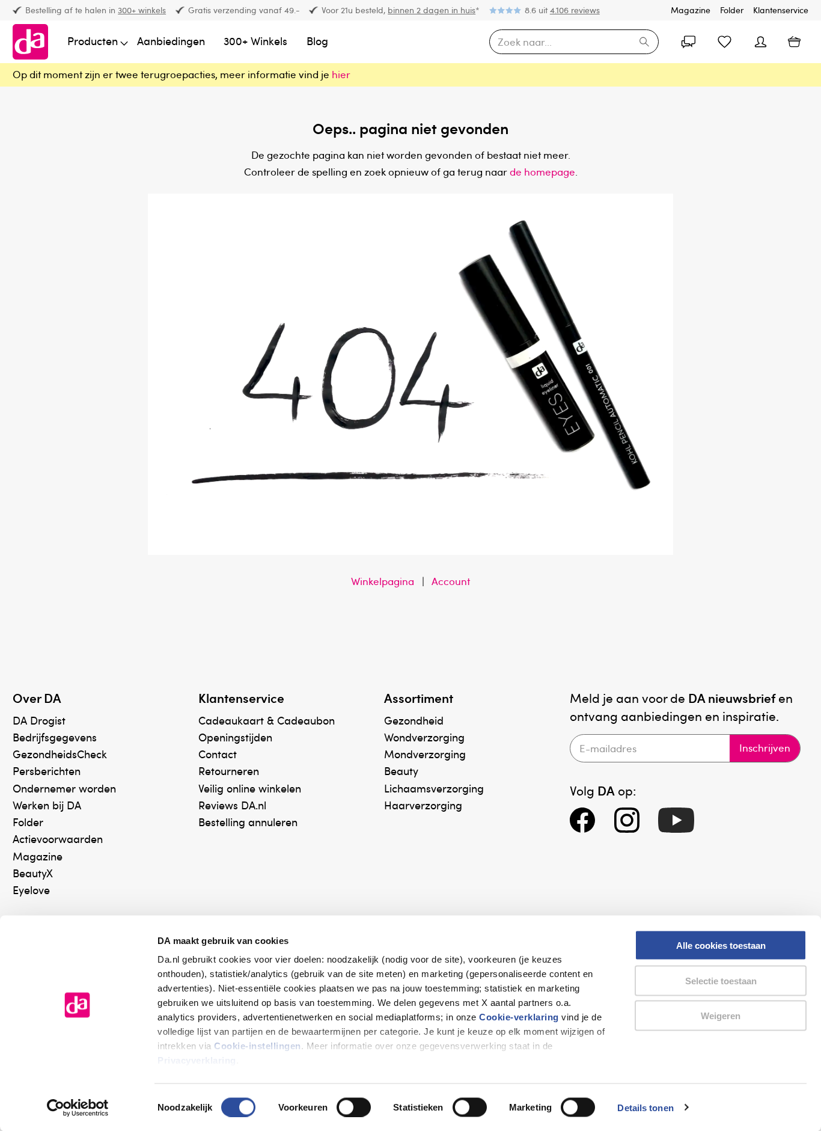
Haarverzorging (423, 804)
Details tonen (645, 1107)
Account (451, 581)
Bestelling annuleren (248, 821)
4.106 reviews (575, 10)
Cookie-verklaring (519, 1017)
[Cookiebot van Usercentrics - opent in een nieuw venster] (77, 1108)
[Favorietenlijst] (724, 42)
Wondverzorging (424, 736)
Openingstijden (235, 736)
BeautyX (33, 872)
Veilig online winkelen (249, 787)
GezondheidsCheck (60, 753)
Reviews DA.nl (232, 804)
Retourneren (228, 770)
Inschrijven (764, 748)
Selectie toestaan (721, 980)
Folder (731, 10)
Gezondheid (414, 720)
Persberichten (47, 770)
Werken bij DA (47, 804)
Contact (217, 753)
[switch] (354, 1107)
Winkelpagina (382, 581)
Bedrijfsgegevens (55, 736)
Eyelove (31, 889)
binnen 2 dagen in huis (431, 10)
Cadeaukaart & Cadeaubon (266, 720)
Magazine (690, 10)
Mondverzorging (425, 753)
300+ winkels (142, 10)
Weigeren (720, 1016)
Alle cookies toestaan (721, 945)
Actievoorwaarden (58, 838)
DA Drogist (39, 720)
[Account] (688, 42)
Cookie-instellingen (257, 1046)
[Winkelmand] (794, 42)
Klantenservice (780, 10)
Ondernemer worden (64, 787)
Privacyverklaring (196, 1060)
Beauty (401, 770)
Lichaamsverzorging (434, 787)
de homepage (542, 172)
